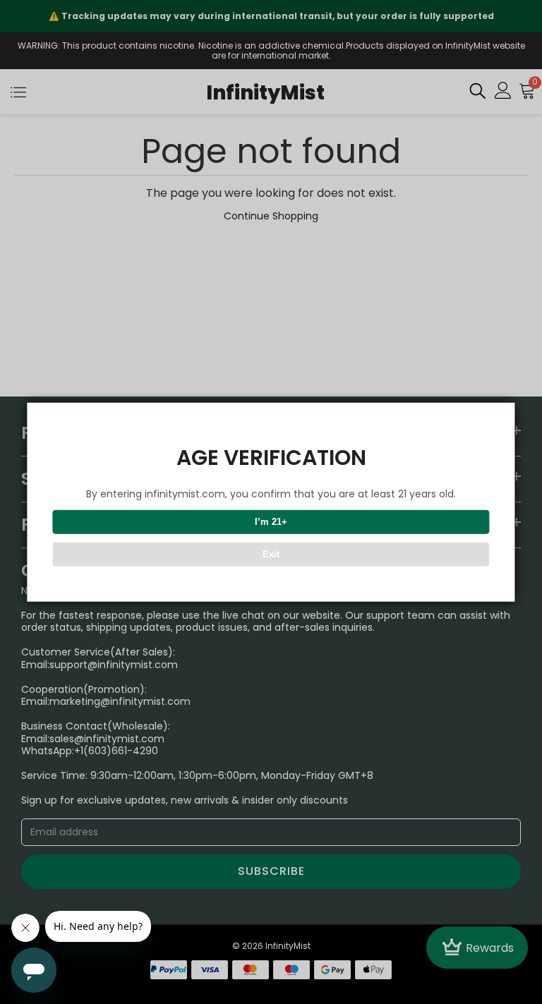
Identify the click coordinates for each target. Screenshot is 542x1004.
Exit (271, 554)
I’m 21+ (271, 521)
